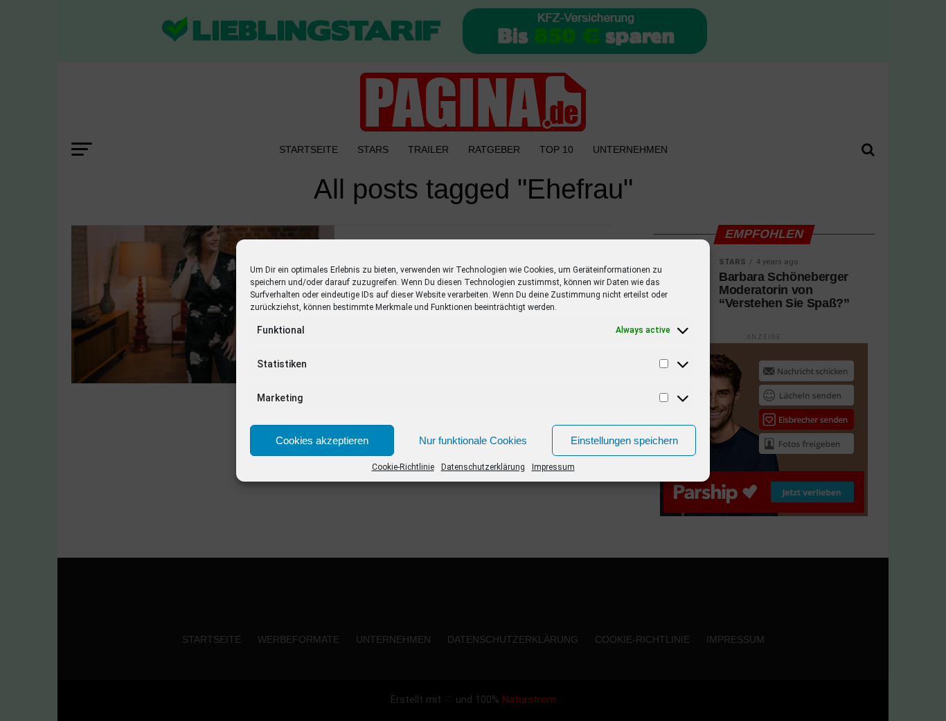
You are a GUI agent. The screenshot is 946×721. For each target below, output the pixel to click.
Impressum (553, 467)
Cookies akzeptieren (322, 440)
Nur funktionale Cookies (473, 440)
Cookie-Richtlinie (403, 467)
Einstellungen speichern (624, 440)
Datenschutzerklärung (483, 467)
